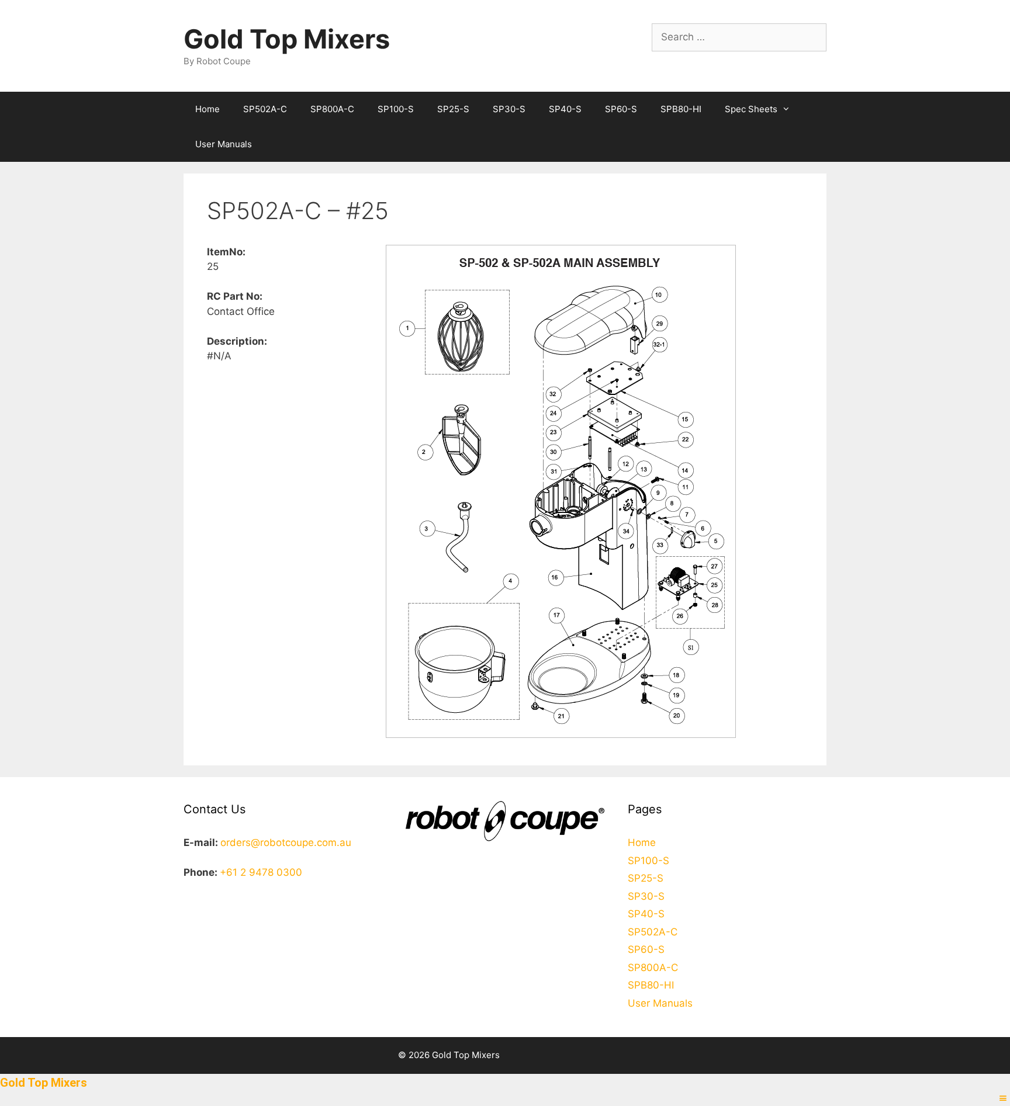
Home (207, 109)
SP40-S (565, 109)
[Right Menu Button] (1003, 1098)
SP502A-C (265, 109)
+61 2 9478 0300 (261, 872)
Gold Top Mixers (287, 39)
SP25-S (453, 109)
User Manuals (223, 144)
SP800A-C (332, 109)
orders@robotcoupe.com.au (285, 842)
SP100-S (396, 109)
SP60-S (621, 109)
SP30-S (509, 109)
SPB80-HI (680, 109)
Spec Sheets (751, 109)
